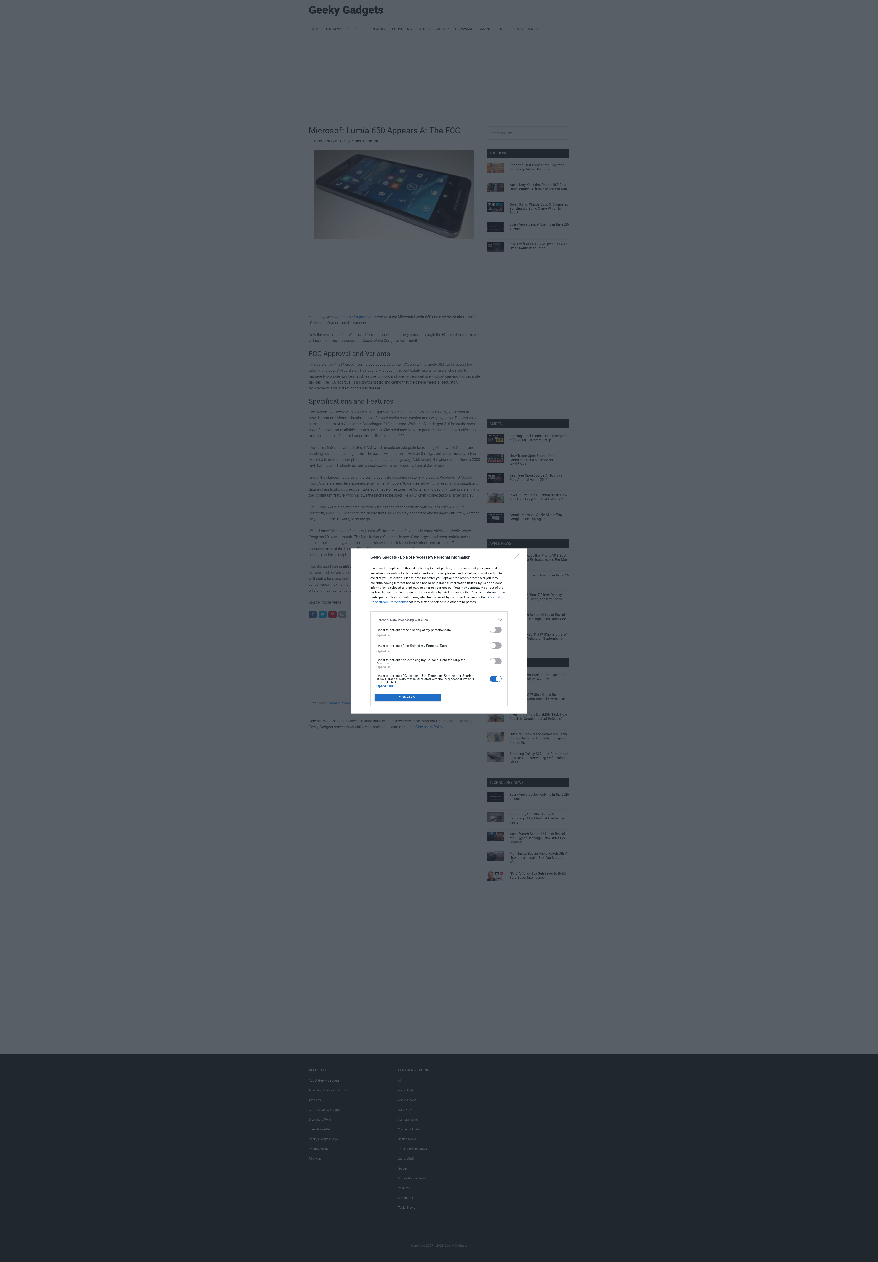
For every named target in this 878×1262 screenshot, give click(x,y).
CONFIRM (407, 697)
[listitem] (439, 619)
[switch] (496, 630)
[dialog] (439, 631)
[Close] (518, 557)
